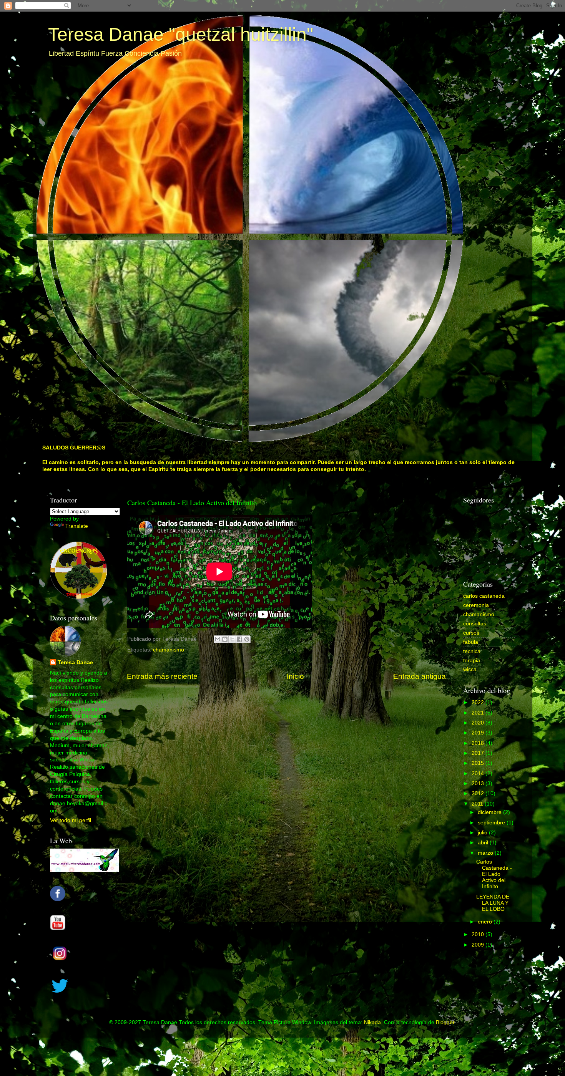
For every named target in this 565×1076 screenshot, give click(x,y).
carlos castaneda (484, 596)
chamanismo (168, 650)
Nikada (372, 1022)
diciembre (490, 812)
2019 (478, 733)
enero (486, 922)
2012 (478, 793)
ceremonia (476, 605)
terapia (471, 660)
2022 (478, 702)
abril (484, 843)
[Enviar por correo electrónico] (217, 639)
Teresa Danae (75, 662)
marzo (486, 853)
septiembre (492, 823)
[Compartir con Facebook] (239, 639)
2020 (478, 723)
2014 (478, 773)
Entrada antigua (419, 676)
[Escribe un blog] (225, 639)
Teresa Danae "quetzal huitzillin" (180, 34)
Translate (76, 526)
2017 (478, 753)
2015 (478, 763)
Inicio (295, 676)
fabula (470, 642)
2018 (478, 743)
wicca (470, 669)
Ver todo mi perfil (70, 820)
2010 (478, 934)
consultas (474, 624)
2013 (478, 783)
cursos (471, 633)
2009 (478, 945)
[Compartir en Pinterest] (247, 639)
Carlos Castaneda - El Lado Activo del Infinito (494, 874)
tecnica (471, 651)
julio (483, 833)
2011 (478, 804)
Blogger (445, 1022)
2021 (478, 713)
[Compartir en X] (232, 639)
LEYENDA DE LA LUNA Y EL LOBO (492, 903)
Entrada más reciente (162, 676)
